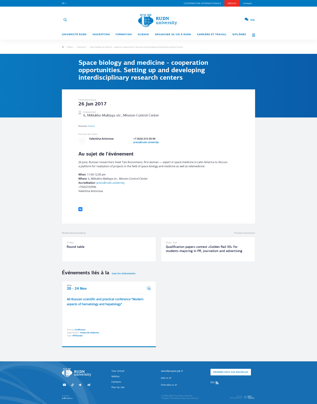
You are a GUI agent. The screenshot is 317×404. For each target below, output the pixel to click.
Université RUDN (74, 34)
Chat (252, 19)
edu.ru (165, 377)
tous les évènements (123, 273)
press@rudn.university (146, 142)
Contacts (247, 3)
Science (143, 34)
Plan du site (117, 387)
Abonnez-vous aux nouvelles (230, 372)
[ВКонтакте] (80, 209)
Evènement (81, 47)
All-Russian (77, 335)
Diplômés (239, 34)
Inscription (101, 34)
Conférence (80, 329)
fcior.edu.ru (168, 384)
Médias (232, 3)
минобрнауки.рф (171, 370)
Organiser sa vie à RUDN (173, 34)
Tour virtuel (117, 370)
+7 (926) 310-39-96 (144, 138)
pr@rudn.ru (67, 398)
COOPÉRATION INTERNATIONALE (202, 3)
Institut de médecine (89, 332)
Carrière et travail (212, 34)
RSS (213, 382)
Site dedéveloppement (236, 397)
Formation (124, 34)
